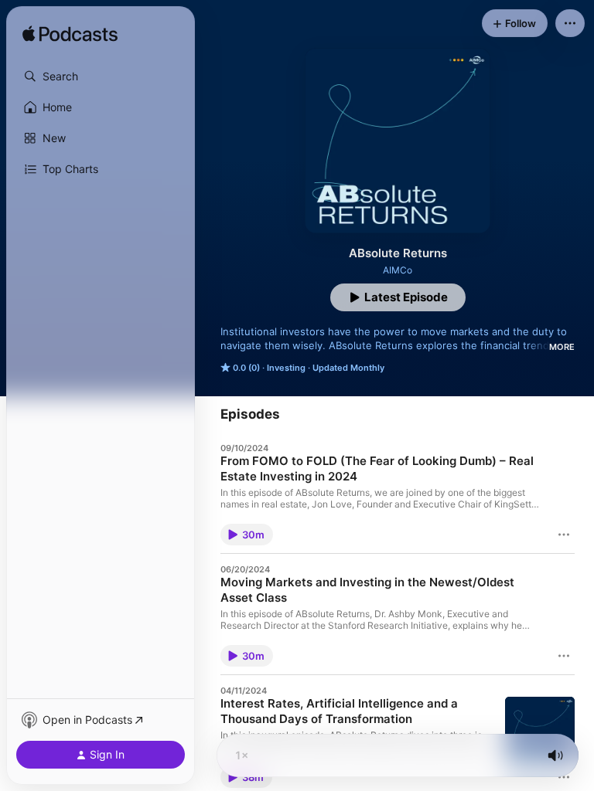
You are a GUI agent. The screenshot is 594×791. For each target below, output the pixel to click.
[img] (70, 34)
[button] (100, 76)
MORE (562, 346)
